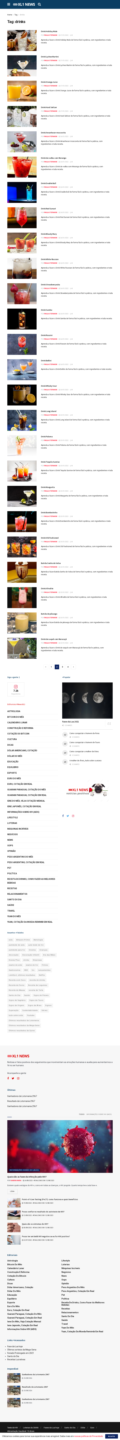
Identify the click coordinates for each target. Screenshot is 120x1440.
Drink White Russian (50, 259)
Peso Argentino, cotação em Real (25, 862)
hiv (33, 970)
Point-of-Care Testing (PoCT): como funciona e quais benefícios (50, 1199)
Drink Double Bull (48, 183)
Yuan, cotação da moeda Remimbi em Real (30, 922)
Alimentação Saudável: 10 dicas (20, 1431)
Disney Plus (14, 960)
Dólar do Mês (14, 756)
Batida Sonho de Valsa (51, 563)
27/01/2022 (64, 35)
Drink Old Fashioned (50, 538)
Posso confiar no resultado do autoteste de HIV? (43, 1211)
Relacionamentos (17, 894)
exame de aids (15, 965)
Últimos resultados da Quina (22, 1031)
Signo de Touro (36, 1000)
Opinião (11, 851)
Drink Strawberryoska (50, 284)
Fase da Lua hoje (15, 1346)
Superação (14, 1010)
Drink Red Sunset (48, 208)
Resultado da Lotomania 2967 (21, 1101)
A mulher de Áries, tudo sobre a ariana (85, 760)
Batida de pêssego (49, 613)
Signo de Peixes (41, 995)
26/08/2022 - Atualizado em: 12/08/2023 (39, 1180)
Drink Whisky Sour (49, 386)
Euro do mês (14, 778)
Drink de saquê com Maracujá (54, 639)
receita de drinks (37, 980)
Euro (92, 1428)
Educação (12, 761)
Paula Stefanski (50, 35)
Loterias (12, 823)
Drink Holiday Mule (49, 31)
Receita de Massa (17, 990)
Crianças (43, 950)
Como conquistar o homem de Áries (85, 733)
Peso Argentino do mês (20, 857)
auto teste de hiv (36, 945)
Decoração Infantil (30, 955)
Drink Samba (46, 310)
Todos (81, 1114)
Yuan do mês (14, 916)
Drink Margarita (48, 487)
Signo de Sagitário (17, 1000)
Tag (15, 15)
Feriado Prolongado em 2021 (20, 1353)
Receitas (12, 888)
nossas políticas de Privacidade (88, 1436)
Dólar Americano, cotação (22, 750)
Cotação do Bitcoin (18, 734)
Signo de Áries (34, 1005)
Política (12, 873)
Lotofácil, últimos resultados (22, 975)
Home (9, 15)
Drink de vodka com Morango (53, 158)
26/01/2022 (64, 136)
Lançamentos (44, 970)
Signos (48, 1005)
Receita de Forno (16, 985)
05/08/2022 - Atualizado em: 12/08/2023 (38, 1227)
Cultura (12, 739)
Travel (11, 911)
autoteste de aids (17, 945)
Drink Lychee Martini (50, 56)
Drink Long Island (48, 411)
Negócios (12, 834)
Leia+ (12, 1191)
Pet (9, 868)
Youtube (31, 1015)
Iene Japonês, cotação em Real (24, 806)
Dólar (83, 1428)
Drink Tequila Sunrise (50, 462)
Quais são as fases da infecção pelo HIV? (27, 1176)
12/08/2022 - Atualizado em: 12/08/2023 (38, 1215)
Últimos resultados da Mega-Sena (24, 1025)
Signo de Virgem (16, 1005)
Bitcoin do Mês (15, 717)
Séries (44, 1010)
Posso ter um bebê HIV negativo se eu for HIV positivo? (46, 1236)
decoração (14, 955)
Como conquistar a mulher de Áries (84, 751)
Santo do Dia (14, 899)
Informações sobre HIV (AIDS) (23, 812)
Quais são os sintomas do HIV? (35, 1224)
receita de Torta (36, 990)
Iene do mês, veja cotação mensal (26, 801)
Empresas (37, 960)
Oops (10, 845)
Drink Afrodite (47, 588)
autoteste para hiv (17, 950)
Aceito (111, 1436)
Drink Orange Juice (49, 82)
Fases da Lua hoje (51, 1428)
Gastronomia (14, 970)
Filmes (45, 965)
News (10, 840)
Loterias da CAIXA (30, 1428)
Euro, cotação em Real (19, 784)
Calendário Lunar (17, 722)
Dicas (10, 745)
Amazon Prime (23, 940)
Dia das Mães (49, 955)
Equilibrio (12, 767)
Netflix (42, 975)
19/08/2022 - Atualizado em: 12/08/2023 (38, 1203)
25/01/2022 (64, 415)
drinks (22, 15)
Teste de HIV (12, 1428)
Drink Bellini (46, 360)
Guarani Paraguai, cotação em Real (27, 795)
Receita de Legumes (37, 985)
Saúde (10, 905)
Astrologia (13, 711)
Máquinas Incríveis (17, 829)
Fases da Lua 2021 (70, 721)
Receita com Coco (17, 980)
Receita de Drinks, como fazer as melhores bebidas (31, 881)
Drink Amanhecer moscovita (53, 132)
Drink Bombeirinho (49, 512)
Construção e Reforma (20, 728)
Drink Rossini (46, 335)
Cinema (32, 950)
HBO (26, 970)
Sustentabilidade (30, 1010)
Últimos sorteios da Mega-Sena (21, 1350)
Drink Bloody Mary (49, 234)
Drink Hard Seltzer (49, 107)
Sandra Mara (16, 1180)
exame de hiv (32, 965)
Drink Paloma (47, 436)
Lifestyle (12, 817)
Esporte (12, 773)
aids (11, 940)
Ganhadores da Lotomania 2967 (22, 1096)
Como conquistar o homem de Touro (85, 742)
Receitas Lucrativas (16, 1359)
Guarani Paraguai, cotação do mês (26, 789)
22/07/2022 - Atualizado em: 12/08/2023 (38, 1240)
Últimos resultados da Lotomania (24, 1020)
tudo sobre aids (16, 1015)
